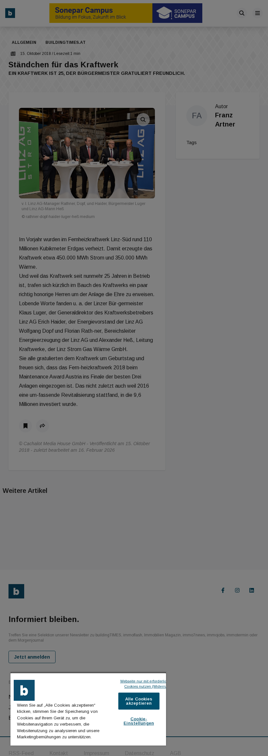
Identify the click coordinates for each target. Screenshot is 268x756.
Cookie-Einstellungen (139, 721)
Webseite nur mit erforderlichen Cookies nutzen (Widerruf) (147, 684)
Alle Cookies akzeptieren (139, 701)
